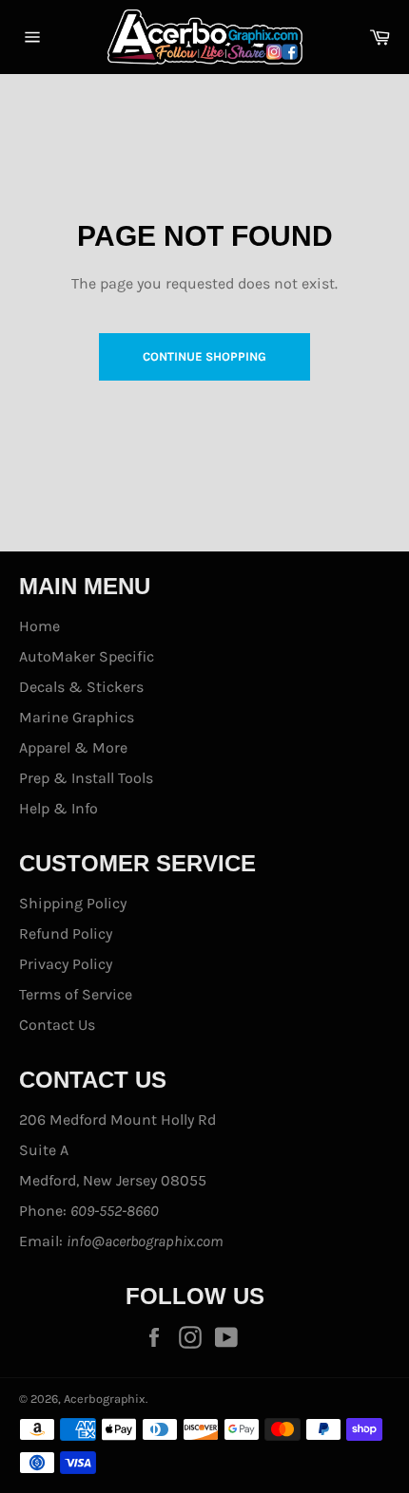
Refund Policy (65, 933)
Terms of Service (75, 994)
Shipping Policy (73, 903)
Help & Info (58, 808)
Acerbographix (105, 1398)
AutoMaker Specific (86, 656)
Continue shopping (204, 356)
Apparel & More (73, 747)
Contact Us (57, 1025)
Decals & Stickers (81, 687)
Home (39, 626)
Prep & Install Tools (86, 778)
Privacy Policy (65, 964)
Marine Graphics (76, 717)
